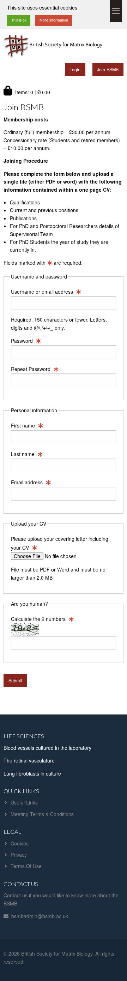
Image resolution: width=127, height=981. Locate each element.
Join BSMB (108, 69)
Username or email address (42, 291)
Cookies (20, 843)
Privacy (19, 854)
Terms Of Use (26, 865)
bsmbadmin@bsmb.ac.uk (39, 916)
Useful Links (24, 802)
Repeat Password (31, 368)
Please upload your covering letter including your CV (59, 543)
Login (74, 69)
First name (23, 425)
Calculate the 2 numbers (39, 618)
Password (22, 340)
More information (54, 20)
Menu (116, 11)
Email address (27, 482)
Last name (23, 453)
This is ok (18, 20)
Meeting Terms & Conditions (42, 814)
